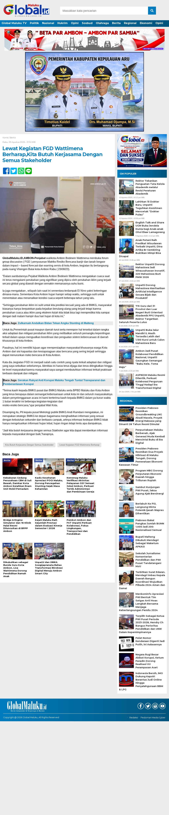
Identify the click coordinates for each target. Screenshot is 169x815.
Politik (34, 23)
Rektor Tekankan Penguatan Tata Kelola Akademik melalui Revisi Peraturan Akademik (150, 187)
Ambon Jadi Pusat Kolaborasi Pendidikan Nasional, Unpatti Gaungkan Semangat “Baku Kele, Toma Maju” (141, 359)
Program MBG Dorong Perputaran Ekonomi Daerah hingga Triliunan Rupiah (149, 475)
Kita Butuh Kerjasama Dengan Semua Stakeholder (29, 445)
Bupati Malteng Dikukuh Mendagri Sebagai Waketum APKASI (147, 541)
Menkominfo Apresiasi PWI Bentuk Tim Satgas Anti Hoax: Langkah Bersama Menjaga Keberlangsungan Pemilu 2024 (141, 602)
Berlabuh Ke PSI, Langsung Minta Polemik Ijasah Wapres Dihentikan (149, 508)
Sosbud (87, 23)
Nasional (48, 23)
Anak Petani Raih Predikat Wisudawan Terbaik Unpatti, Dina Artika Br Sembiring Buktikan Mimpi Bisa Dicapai (140, 248)
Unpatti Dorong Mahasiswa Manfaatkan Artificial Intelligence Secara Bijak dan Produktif (150, 292)
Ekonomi (146, 23)
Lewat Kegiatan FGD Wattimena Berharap (79, 445)
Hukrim (62, 23)
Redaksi (133, 717)
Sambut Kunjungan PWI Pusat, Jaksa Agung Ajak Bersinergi (149, 490)
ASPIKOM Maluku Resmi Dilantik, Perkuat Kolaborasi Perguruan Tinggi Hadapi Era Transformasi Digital (150, 381)
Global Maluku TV (14, 23)
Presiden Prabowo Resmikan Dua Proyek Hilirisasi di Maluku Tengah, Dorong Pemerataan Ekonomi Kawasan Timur (141, 456)
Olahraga (102, 23)
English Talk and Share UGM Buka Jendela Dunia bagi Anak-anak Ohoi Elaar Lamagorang (150, 227)
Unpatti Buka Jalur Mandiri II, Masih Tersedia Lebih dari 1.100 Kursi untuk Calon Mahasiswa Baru (150, 336)
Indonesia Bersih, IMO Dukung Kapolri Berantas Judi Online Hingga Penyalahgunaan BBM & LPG (141, 681)
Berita (116, 23)
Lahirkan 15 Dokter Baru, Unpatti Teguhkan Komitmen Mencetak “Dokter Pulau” (148, 208)
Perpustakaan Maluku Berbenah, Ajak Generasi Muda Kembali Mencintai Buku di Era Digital (150, 436)
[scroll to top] (160, 810)
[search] (152, 11)
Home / (6, 137)
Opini (75, 23)
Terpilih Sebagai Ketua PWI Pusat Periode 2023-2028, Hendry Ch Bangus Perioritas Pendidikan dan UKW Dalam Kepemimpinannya (141, 624)
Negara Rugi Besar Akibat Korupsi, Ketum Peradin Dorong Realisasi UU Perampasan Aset (149, 661)
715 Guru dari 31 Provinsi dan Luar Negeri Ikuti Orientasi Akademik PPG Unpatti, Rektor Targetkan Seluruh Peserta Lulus (142, 314)
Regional (130, 23)
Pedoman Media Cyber (153, 717)
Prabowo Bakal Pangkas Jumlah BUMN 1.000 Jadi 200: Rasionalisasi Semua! (149, 525)
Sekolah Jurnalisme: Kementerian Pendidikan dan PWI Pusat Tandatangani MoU (148, 560)
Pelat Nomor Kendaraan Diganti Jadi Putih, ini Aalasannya (150, 641)
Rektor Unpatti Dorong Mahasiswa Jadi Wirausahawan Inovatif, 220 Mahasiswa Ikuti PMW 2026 (150, 271)
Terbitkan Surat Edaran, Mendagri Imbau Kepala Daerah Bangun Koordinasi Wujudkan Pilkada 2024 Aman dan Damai (142, 580)
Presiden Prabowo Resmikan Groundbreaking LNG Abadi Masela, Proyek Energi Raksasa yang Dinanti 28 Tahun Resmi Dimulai (140, 416)
